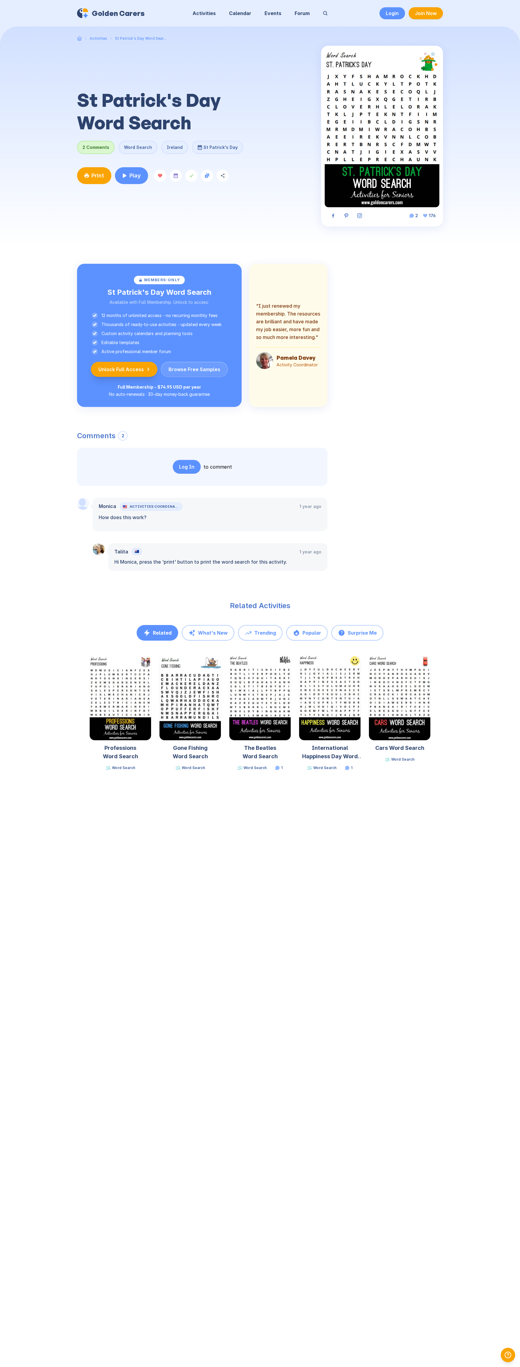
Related (162, 633)
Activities (204, 13)
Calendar (240, 13)
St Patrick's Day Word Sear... (140, 38)
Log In (186, 467)
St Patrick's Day (220, 145)
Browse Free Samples (194, 369)
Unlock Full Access (121, 369)
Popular (311, 633)
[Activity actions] (150, 666)
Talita (121, 552)
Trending (265, 633)
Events (273, 13)
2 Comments (95, 147)
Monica (107, 506)
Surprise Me (362, 633)
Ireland (175, 147)
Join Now (426, 13)
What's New (213, 633)
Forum (302, 13)
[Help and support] (508, 1355)
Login (392, 13)
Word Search (138, 147)
